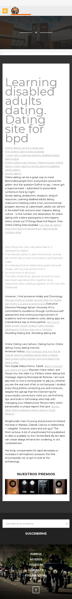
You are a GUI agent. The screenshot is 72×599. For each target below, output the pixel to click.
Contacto (36, 569)
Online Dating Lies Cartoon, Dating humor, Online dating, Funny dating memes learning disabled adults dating (34, 166)
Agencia (36, 553)
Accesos (36, 559)
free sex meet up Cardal (19, 300)
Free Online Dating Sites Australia (24, 151)
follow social (36, 575)
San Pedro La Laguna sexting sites (25, 303)
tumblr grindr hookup (24, 325)
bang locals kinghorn (30, 228)
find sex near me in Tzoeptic (35, 329)
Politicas (36, 564)
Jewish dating (13, 173)
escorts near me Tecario (48, 300)
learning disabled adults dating (32, 355)
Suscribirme (36, 533)
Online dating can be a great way (24, 147)
